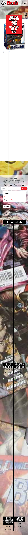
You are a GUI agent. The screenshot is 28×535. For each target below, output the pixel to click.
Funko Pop (11, 200)
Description (6, 207)
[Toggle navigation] (24, 2)
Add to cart (8, 372)
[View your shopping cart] (25, 18)
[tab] (6, 206)
